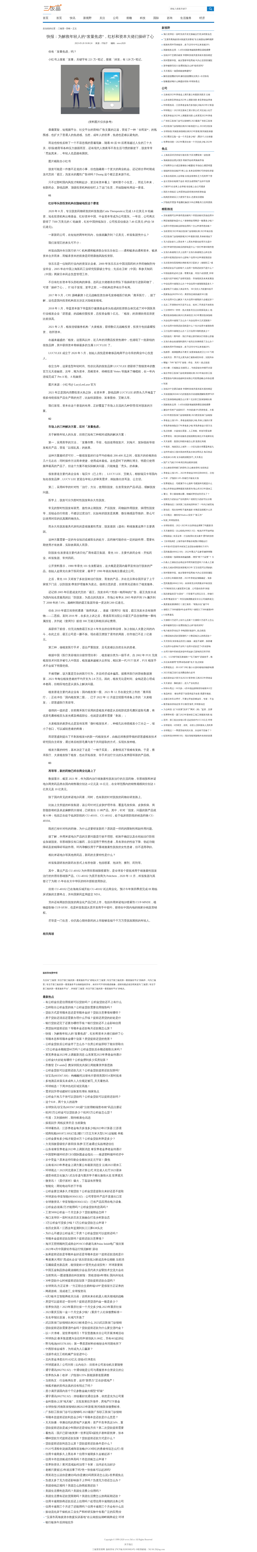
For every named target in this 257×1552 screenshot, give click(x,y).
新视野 (87, 17)
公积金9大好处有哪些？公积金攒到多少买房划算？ (76, 1059)
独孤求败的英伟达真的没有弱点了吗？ (69, 1385)
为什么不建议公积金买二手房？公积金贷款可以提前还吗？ (81, 1233)
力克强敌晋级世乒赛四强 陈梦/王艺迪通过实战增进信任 (79, 1143)
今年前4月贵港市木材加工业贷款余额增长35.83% (186, 546)
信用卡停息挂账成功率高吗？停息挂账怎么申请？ (76, 1459)
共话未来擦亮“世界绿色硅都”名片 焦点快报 (183, 662)
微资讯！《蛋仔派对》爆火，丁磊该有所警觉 (73, 1180)
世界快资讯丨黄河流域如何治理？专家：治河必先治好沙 (80, 1464)
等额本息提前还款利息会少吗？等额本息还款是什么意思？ (81, 1417)
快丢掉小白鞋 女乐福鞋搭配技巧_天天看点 (183, 457)
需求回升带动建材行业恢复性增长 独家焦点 (72, 1091)
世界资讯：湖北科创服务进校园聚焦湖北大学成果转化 (188, 436)
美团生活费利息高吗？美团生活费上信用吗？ (73, 1490)
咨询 (169, 17)
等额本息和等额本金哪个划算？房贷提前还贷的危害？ (79, 1038)
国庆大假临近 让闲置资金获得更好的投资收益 (184, 192)
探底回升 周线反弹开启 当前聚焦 (65, 1122)
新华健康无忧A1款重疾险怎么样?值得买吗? (183, 65)
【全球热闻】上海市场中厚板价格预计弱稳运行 (185, 541)
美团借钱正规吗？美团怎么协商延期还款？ (72, 1485)
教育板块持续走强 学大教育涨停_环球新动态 (184, 704)
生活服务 (185, 17)
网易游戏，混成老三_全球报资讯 (65, 1291)
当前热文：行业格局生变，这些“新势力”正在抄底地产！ (80, 1380)
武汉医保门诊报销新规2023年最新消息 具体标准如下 (187, 236)
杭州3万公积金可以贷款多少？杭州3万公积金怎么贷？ (79, 1112)
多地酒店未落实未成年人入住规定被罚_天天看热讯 (76, 1080)
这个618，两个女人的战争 (61, 1101)
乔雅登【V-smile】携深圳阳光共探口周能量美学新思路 (79, 1065)
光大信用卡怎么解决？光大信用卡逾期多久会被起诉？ (188, 299)
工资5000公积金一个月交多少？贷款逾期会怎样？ (76, 1212)
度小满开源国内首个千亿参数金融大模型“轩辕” (74, 1390)
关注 (102, 17)
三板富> (62, 28)
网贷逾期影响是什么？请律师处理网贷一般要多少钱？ (188, 220)
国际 (156, 17)
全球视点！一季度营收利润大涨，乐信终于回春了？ (187, 730)
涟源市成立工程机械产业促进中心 (66, 1354)
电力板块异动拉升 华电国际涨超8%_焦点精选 (184, 630)
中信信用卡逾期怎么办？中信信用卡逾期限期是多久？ (188, 284)
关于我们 (128, 1544)
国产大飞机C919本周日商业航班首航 (180, 462)
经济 (202, 17)
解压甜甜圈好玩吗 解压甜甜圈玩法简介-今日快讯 (186, 76)
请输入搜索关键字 (178, 9)
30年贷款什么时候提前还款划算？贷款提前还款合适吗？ (80, 1280)
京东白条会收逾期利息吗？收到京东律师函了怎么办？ (188, 341)
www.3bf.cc (130, 1539)
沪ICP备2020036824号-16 (126, 1549)
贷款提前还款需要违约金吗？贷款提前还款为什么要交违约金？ (84, 1327)
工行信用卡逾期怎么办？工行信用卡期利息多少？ (186, 331)
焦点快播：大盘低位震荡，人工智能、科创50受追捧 (187, 431)
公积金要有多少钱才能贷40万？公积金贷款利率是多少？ (80, 1138)
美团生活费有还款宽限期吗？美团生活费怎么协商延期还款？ (83, 1496)
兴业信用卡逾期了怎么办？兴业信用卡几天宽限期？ (187, 320)
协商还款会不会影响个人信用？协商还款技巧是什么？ (188, 268)
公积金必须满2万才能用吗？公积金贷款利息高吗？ (76, 1207)
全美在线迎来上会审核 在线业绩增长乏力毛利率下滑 (187, 176)
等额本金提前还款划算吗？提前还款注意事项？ (74, 1238)
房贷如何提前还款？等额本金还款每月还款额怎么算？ (79, 1028)
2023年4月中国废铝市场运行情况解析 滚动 (71, 1249)
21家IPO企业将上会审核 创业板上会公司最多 (184, 186)
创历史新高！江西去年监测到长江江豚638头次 (74, 1228)
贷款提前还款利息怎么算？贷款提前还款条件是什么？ (79, 1443)
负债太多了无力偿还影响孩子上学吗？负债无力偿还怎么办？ (83, 1480)
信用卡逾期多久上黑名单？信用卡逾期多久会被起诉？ (79, 1454)
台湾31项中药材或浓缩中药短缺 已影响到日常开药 (186, 651)
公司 (116, 17)
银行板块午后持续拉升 (59, 1522)
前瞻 (129, 17)
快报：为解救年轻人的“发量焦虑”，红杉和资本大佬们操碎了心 (84, 1033)
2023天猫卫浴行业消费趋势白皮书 (179, 672)
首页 (45, 17)
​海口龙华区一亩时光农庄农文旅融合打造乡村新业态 (77, 1217)
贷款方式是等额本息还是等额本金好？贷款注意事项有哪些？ (83, 1012)
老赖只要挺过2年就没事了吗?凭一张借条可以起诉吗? (78, 1469)
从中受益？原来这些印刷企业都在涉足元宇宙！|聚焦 (77, 1159)
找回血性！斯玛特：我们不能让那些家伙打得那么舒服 (188, 336)
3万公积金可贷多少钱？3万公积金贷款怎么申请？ (76, 1222)
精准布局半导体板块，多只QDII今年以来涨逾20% (186, 44)
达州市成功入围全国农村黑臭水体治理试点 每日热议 (187, 452)
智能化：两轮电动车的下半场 (63, 1185)
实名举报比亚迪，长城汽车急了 (65, 1317)
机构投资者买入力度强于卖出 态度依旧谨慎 (183, 197)
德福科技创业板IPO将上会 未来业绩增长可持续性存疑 (188, 171)
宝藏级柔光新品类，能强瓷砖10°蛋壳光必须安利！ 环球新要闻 (84, 1264)
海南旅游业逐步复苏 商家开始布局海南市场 (183, 160)
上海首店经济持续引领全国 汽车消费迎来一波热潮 (186, 155)
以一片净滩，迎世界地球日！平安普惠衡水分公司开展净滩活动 (84, 1333)
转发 (165, 383)
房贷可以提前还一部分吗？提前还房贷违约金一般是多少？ (81, 1301)
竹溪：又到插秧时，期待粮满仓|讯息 (68, 1117)
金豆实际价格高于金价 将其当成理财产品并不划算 (186, 181)
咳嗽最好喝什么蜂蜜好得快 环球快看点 (181, 81)
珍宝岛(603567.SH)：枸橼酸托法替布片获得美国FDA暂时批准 (83, 1075)
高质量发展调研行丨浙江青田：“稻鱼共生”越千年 (186, 604)
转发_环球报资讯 (171, 520)
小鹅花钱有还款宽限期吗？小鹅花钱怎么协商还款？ (187, 636)
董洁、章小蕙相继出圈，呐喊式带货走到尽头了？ (186, 494)
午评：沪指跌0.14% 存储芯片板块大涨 (181, 478)
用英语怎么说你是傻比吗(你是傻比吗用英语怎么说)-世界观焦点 (84, 1475)
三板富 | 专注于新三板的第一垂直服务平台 (60, 8)
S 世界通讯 (168, 615)
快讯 (72, 17)
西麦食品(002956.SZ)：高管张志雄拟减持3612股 (185, 294)
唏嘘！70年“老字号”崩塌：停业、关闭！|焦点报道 (186, 362)
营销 (68, 28)
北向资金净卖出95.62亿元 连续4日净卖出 (70, 1359)
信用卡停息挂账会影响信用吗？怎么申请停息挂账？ (187, 226)
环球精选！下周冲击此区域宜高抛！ (67, 1086)
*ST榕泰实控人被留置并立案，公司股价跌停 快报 (186, 588)
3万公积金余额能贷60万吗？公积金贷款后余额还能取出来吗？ (83, 1049)
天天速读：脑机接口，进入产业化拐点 (181, 683)
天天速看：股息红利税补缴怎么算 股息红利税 (184, 441)
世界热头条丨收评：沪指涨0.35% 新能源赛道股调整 (77, 1375)
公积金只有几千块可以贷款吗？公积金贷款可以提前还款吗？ (83, 1096)
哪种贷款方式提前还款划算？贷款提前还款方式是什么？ (80, 1438)
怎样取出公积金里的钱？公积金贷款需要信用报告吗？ (79, 1007)
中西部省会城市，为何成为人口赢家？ (69, 1348)
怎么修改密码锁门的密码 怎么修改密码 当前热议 (186, 467)
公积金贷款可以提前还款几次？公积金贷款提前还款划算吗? (82, 1070)
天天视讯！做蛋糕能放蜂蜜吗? (177, 71)
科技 (142, 17)
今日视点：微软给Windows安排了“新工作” (183, 515)
